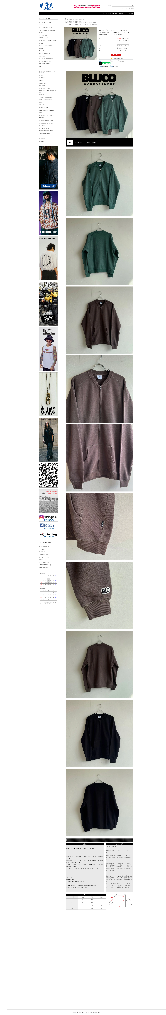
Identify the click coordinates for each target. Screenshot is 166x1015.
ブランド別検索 (68, 21)
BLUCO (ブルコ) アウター (91, 22)
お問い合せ (121, 13)
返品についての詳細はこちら (117, 61)
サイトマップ (130, 13)
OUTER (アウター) (79, 19)
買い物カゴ (131, 8)
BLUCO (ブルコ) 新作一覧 (91, 24)
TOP (103, 13)
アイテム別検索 (68, 19)
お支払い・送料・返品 (111, 13)
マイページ (124, 8)
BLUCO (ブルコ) (79, 21)
